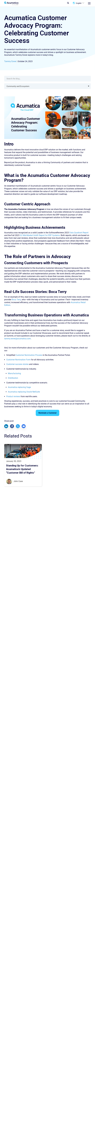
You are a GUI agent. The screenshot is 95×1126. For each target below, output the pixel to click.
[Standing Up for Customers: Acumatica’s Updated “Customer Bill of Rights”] (23, 451)
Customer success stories (17, 364)
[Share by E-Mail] (24, 426)
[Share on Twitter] (18, 426)
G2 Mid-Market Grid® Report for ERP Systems (40, 235)
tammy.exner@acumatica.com (17, 338)
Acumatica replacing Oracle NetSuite (24, 392)
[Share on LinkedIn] (6, 426)
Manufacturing (14, 373)
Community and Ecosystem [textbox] (18, 86)
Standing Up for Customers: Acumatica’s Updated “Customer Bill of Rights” (22, 469)
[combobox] (47, 86)
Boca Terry (16, 299)
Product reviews (13, 396)
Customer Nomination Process (29, 355)
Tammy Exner (10, 61)
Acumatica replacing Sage (19, 387)
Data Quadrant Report (78, 232)
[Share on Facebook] (12, 426)
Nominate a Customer (47, 413)
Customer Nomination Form (18, 359)
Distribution (13, 378)
